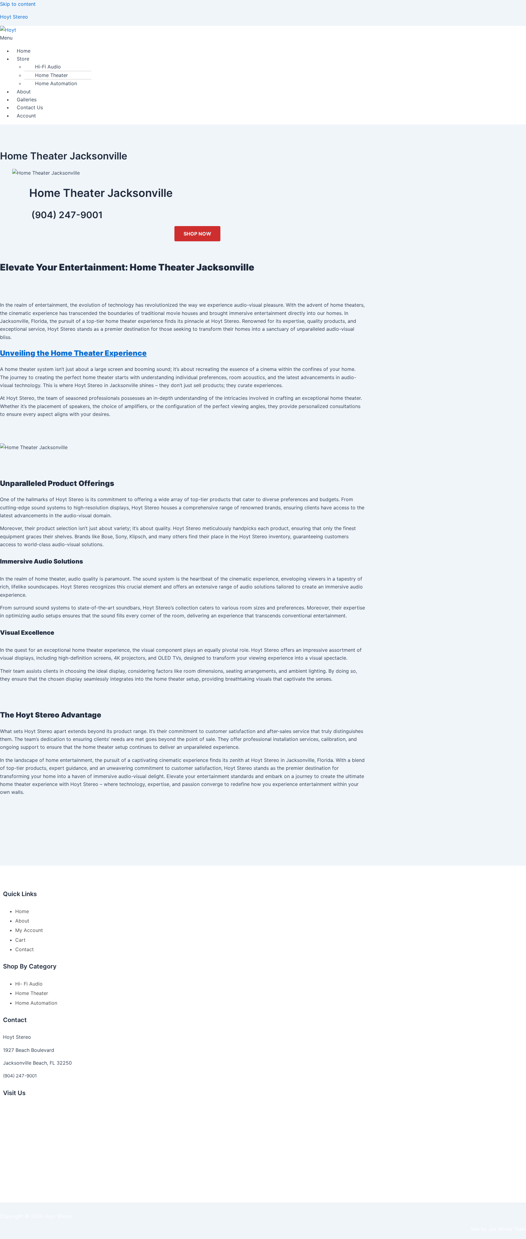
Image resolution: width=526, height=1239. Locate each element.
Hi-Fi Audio (48, 67)
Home (23, 51)
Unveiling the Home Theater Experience (73, 353)
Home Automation (56, 83)
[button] (263, 38)
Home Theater (51, 75)
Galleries (27, 99)
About (24, 92)
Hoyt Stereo (14, 17)
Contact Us (30, 107)
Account (26, 116)
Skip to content (18, 4)
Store (23, 59)
